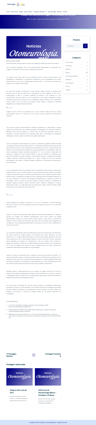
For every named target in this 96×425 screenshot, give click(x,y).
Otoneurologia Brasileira (76, 76)
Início (30, 19)
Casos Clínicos (28, 11)
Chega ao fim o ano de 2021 (18, 391)
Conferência (76, 66)
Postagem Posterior (53, 354)
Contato (65, 11)
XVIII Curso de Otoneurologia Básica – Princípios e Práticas (47, 392)
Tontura (76, 86)
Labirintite (76, 69)
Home (8, 11)
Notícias (76, 72)
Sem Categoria (76, 83)
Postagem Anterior (11, 355)
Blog (34, 19)
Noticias (59, 11)
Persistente (76, 79)
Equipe (21, 11)
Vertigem (76, 90)
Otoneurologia (52, 11)
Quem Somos (14, 11)
